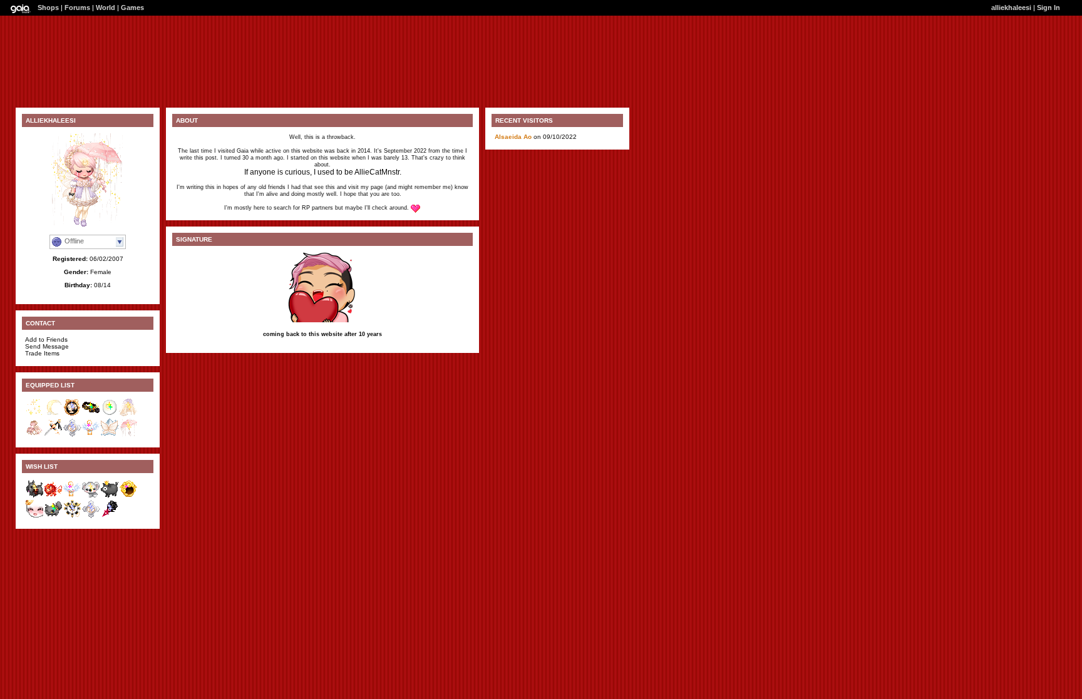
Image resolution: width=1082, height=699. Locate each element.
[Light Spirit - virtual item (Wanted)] (72, 495)
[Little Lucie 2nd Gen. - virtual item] (72, 414)
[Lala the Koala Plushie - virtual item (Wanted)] (90, 495)
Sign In (1048, 7)
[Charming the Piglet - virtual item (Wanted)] (109, 495)
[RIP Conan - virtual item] (53, 414)
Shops (48, 7)
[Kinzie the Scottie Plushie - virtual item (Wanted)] (34, 495)
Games (132, 7)
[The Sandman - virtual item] (90, 414)
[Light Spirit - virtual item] (90, 434)
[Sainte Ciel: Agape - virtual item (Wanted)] (90, 516)
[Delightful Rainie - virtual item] (128, 434)
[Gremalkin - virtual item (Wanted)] (53, 516)
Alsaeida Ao (514, 136)
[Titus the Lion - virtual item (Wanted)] (53, 495)
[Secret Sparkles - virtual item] (34, 414)
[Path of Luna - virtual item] (109, 414)
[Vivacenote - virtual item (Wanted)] (72, 516)
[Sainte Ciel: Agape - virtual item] (72, 434)
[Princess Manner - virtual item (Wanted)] (34, 516)
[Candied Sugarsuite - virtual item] (34, 434)
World (105, 7)
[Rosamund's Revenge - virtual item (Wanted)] (109, 516)
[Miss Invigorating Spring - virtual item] (128, 414)
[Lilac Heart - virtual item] (53, 434)
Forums (77, 7)
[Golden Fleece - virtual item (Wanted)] (128, 495)
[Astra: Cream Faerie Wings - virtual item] (109, 434)
